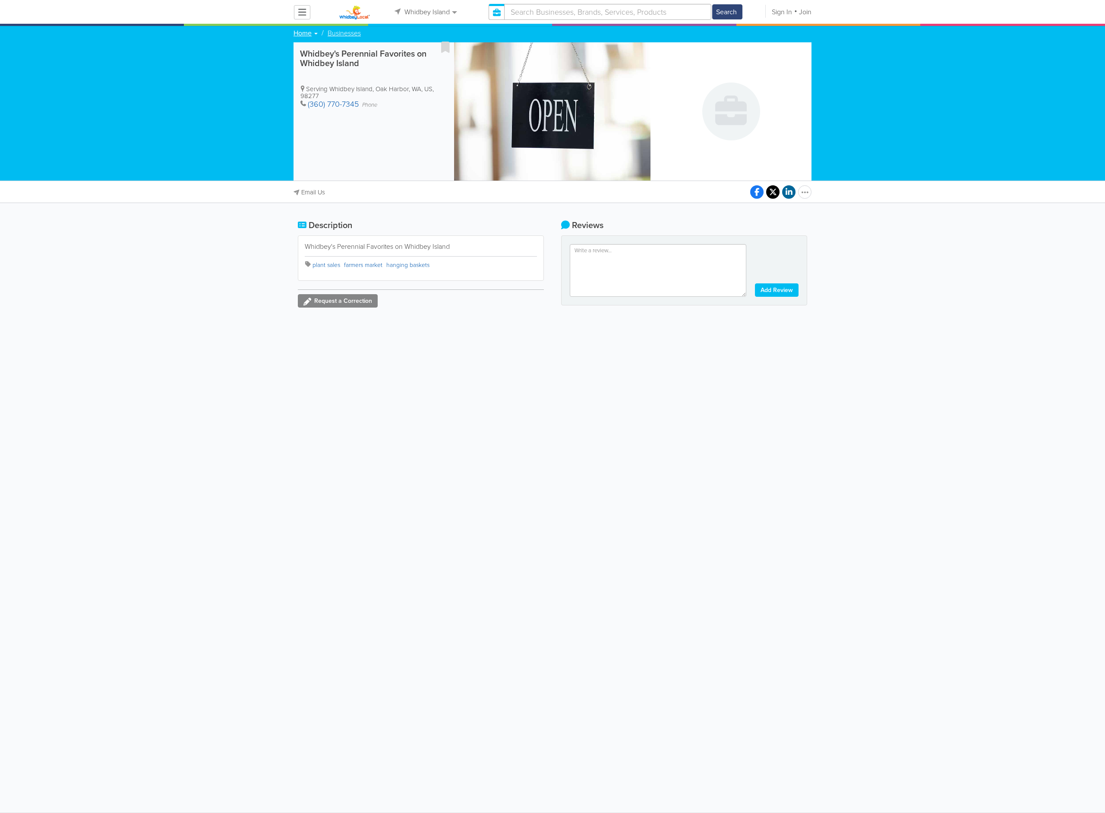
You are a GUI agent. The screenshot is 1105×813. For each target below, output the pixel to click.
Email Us (313, 192)
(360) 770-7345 (333, 104)
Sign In (782, 12)
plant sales (326, 265)
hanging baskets (407, 265)
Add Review (777, 290)
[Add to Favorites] (445, 47)
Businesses (344, 33)
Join (805, 12)
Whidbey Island (426, 12)
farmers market (363, 265)
